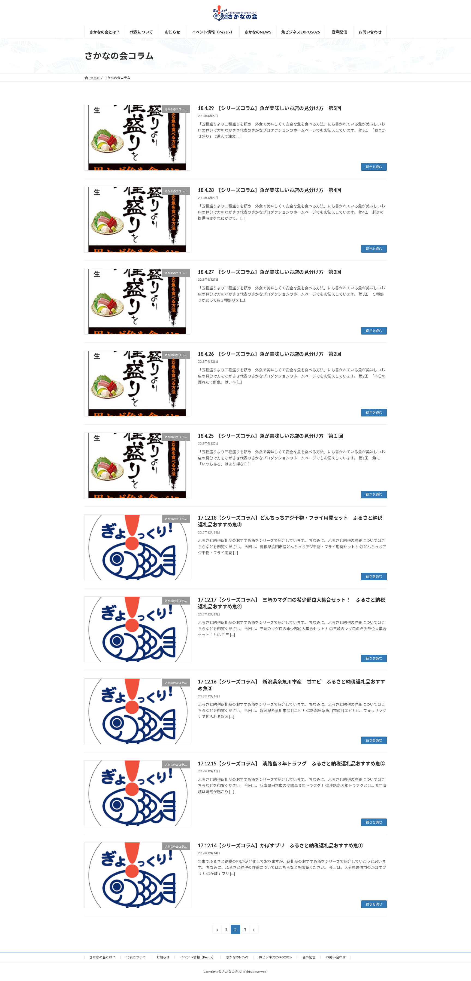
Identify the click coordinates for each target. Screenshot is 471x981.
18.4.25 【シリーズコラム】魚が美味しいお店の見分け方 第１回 (270, 436)
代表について (136, 957)
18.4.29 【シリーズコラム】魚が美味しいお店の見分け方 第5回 (269, 108)
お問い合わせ (336, 957)
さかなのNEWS (237, 957)
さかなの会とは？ (102, 957)
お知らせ (163, 957)
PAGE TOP (455, 946)
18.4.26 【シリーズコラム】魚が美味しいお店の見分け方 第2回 (269, 354)
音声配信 (308, 957)
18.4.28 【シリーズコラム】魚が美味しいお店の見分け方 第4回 (269, 190)
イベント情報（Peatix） (197, 957)
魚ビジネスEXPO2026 (275, 957)
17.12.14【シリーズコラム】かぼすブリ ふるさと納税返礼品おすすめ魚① (280, 845)
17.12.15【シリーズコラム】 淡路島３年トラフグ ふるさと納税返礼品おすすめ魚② (291, 764)
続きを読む (374, 167)
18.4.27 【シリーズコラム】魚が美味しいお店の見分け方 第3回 (269, 272)
